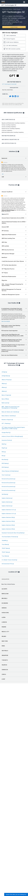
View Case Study (5, 321)
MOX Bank (4, 463)
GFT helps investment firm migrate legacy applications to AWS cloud (13, 428)
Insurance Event (6, 440)
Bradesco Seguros (7, 419)
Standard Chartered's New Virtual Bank (12, 533)
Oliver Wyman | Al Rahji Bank (9, 471)
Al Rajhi (4, 372)
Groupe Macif (5, 432)
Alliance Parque (6, 379)
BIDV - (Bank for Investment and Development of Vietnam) (10, 407)
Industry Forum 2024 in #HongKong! (12, 436)
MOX (3, 451)
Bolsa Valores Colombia (8, 415)
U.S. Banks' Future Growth (9, 560)
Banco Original (6, 395)
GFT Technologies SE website (8, 84)
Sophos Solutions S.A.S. (8, 509)
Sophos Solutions (6, 498)
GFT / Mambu (5, 423)
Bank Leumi (5, 403)
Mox (3, 455)
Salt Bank (4, 494)
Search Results (16, 9)
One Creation (5, 475)
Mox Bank (4, 459)
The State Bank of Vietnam (9, 536)
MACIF (3, 444)
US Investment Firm (7, 563)
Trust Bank (5, 544)
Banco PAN (4, 399)
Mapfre (4, 448)
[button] (24, 2)
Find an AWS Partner (7, 9)
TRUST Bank (5, 548)
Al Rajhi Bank (5, 375)
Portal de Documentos (8, 479)
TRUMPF (4, 540)
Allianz (3, 383)
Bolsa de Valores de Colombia (10, 412)
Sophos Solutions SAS (7, 517)
